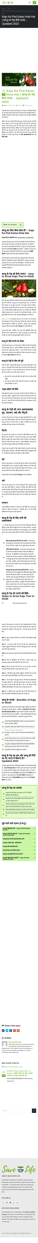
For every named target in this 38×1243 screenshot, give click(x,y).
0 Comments (28, 105)
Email (18, 1030)
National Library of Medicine (14, 730)
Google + (14, 1030)
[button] (19, 829)
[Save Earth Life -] (8, 2)
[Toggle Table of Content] (20, 224)
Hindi (19, 105)
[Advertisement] (19, 51)
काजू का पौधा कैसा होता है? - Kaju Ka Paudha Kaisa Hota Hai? (16, 834)
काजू (3, 525)
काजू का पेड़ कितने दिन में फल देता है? (13, 854)
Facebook (3, 1030)
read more (10, 1081)
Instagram (14, 1202)
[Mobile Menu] (34, 2)
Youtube (10, 1202)
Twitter (7, 1030)
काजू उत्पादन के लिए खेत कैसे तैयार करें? (14, 839)
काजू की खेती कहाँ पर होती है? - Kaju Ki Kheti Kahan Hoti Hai (16, 858)
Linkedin (17, 1202)
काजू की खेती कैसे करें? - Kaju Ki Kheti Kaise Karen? (16, 829)
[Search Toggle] (30, 2)
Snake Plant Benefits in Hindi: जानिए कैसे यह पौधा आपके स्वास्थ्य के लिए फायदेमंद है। (20, 1073)
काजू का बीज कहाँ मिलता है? (10, 846)
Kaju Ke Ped (6, 319)
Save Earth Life (10, 105)
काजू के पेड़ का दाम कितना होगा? (11, 850)
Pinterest (7, 1202)
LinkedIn (10, 1030)
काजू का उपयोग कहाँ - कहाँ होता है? (12, 842)
